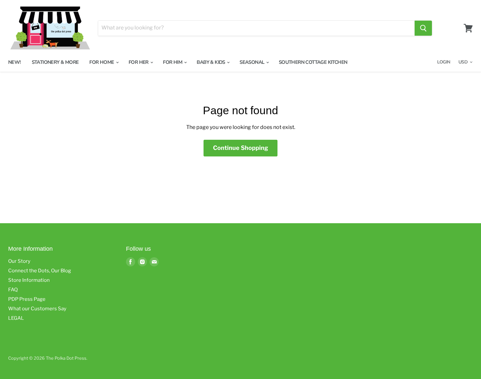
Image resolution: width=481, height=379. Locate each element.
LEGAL (16, 318)
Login (443, 62)
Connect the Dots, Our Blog (39, 271)
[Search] (423, 28)
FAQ (13, 290)
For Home (102, 62)
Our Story (19, 261)
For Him (173, 62)
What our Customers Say (37, 309)
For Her (139, 62)
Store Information (29, 280)
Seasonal (252, 62)
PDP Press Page (26, 299)
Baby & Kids (211, 62)
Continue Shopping (240, 147)
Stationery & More (55, 62)
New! (14, 62)
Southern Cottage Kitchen (313, 62)
